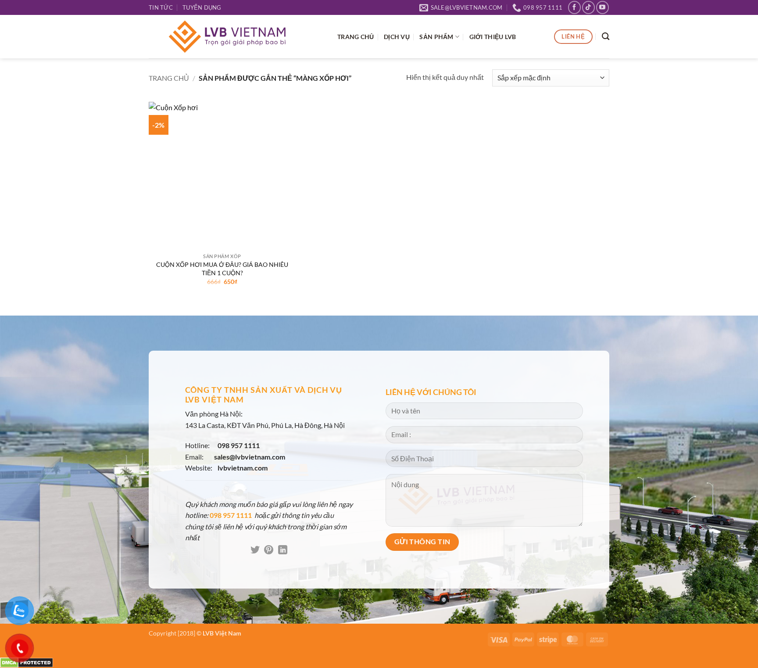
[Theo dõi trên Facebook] (574, 7)
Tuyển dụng (202, 7)
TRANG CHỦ (355, 36)
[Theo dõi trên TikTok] (588, 7)
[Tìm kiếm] (605, 37)
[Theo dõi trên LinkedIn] (282, 551)
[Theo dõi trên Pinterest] (268, 551)
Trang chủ (169, 78)
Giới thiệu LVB (492, 36)
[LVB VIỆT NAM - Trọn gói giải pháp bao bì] (236, 36)
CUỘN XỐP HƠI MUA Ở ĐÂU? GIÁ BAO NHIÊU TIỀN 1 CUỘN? (222, 269)
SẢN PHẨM (436, 36)
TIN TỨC (161, 7)
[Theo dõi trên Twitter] (255, 551)
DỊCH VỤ (397, 36)
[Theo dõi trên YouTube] (602, 7)
